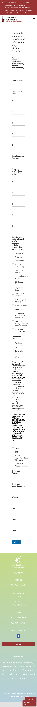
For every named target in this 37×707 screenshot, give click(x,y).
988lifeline (18, 572)
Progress (18, 257)
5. (12, 145)
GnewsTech (25, 697)
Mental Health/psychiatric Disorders (22, 458)
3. (12, 123)
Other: (17, 357)
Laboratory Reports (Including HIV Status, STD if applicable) (20, 313)
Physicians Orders (19, 289)
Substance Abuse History (20, 330)
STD (16, 452)
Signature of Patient (17, 472)
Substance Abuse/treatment (21, 465)
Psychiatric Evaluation (19, 271)
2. (12, 112)
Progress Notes (21, 305)
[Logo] (18, 557)
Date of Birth (17, 81)
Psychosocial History (20, 295)
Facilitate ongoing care (18, 345)
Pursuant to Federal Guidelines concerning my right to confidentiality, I (18, 64)
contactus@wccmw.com (13, 8)
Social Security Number (18, 157)
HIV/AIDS (18, 448)
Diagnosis (19, 253)
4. (12, 134)
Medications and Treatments (21, 277)
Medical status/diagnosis (21, 265)
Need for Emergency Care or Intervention (21, 323)
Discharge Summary (19, 283)
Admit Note (19, 261)
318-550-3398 (22, 13)
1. (12, 101)
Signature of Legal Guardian (18, 485)
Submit (16, 542)
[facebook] (18, 636)
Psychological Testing (20, 300)
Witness (15, 497)
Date (14, 508)
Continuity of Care (20, 352)
